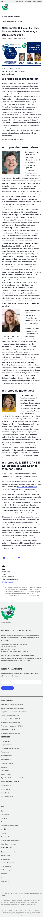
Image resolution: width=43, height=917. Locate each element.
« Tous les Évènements (11, 16)
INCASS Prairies (6, 786)
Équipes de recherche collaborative (12, 704)
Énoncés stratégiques (8, 863)
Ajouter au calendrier (14, 558)
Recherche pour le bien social (10, 715)
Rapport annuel (5, 855)
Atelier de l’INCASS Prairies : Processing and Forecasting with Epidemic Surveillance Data (35, 591)
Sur (2, 811)
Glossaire (4, 767)
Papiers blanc (5, 770)
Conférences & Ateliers (8, 729)
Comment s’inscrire (7, 763)
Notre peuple (5, 814)
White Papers (5, 859)
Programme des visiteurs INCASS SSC (12, 726)
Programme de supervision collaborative (13, 712)
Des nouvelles (19, 1)
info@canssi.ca (6, 622)
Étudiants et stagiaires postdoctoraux (13, 748)
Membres (4, 818)
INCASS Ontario (6, 789)
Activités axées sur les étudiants (11, 722)
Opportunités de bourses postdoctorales (14, 778)
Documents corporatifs (8, 852)
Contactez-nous (37, 1)
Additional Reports (7, 870)
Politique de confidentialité (22, 893)
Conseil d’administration (8, 837)
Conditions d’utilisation (7, 893)
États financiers (6, 866)
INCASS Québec (6, 793)
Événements (28, 1)
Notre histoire (5, 822)
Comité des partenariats (8, 844)
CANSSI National (7, 582)
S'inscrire (7, 688)
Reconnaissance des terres (9, 825)
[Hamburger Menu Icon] (40, 7)
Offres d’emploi (6, 774)
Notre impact (5, 752)
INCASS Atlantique (7, 796)
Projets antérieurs (6, 745)
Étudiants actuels (6, 755)
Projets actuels (5, 741)
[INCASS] (5, 7)
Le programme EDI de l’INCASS (10, 719)
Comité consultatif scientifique (10, 840)
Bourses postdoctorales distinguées (12, 708)
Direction (4, 833)
